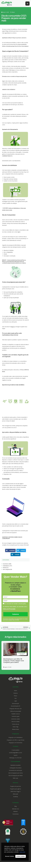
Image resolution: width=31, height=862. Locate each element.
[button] (10, 550)
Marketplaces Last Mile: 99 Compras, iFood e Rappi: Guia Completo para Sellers (13, 660)
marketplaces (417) (7, 565)
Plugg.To (13, 326)
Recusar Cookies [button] (9, 856)
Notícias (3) (5, 567)
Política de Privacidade (9, 609)
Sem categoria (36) (7, 569)
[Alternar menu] (27, 3)
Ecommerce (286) (7, 564)
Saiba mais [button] (22, 852)
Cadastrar (15, 614)
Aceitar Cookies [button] (20, 856)
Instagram (9, 543)
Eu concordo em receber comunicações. (15, 603)
